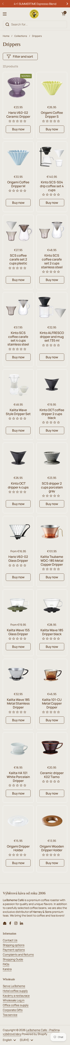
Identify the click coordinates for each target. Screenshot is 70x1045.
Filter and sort (23, 56)
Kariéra (7, 969)
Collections (20, 36)
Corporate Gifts (13, 1010)
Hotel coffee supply (15, 991)
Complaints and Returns (18, 954)
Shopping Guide (13, 959)
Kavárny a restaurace (16, 995)
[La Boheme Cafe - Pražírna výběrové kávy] (34, 14)
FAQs (6, 964)
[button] (63, 14)
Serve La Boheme (14, 986)
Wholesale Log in (13, 1000)
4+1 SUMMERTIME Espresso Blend (35, 3)
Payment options (14, 949)
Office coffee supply (16, 1005)
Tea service (10, 1015)
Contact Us (10, 940)
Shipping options (13, 945)
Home (6, 36)
